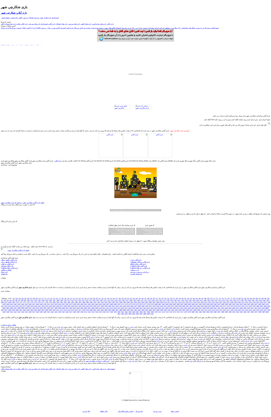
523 (250, 310)
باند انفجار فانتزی (136, 274)
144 (190, 300)
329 (69, 306)
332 (80, 306)
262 (89, 304)
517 (228, 310)
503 (176, 310)
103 (39, 300)
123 (112, 300)
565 (137, 312)
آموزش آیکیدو (61, 28)
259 (78, 304)
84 (251, 298)
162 (256, 300)
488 (121, 310)
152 (219, 300)
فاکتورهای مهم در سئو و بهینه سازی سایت (100, 28)
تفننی (41, 18)
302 (237, 304)
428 (167, 308)
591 (233, 312)
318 (28, 306)
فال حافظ (103, 411)
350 (146, 306)
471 (58, 310)
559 (115, 312)
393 (37, 308)
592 (237, 312)
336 (94, 306)
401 (67, 308)
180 (54, 302)
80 (240, 298)
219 (198, 302)
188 (83, 302)
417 (126, 308)
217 (191, 302)
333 (83, 306)
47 (145, 298)
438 (204, 308)
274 (133, 304)
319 (31, 306)
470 (54, 310)
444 (226, 308)
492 (135, 310)
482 (98, 310)
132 (145, 300)
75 (225, 298)
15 (54, 298)
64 (194, 298)
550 (82, 312)
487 (117, 310)
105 (46, 300)
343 (120, 306)
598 (259, 312)
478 (83, 310)
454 (263, 308)
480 (91, 310)
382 (265, 306)
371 (224, 306)
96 (16, 300)
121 (105, 300)
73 (220, 298)
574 (170, 312)
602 (122, 314)
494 (143, 310)
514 (217, 310)
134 (153, 300)
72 (217, 298)
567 (145, 312)
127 (127, 300)
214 (180, 302)
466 (39, 310)
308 (259, 304)
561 (122, 312)
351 (150, 306)
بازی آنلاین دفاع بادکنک (138, 264)
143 (186, 300)
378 (250, 306)
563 (130, 312)
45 (139, 298)
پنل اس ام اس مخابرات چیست (153, 28)
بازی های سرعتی (34, 24)
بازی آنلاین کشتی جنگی (9, 260)
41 (128, 298)
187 (80, 302)
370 (220, 306)
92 (5, 300)
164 (264, 300)
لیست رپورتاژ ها (15, 28)
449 (244, 308)
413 (111, 308)
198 (121, 302)
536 (30, 312)
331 (76, 306)
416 (122, 308)
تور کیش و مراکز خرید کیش (76, 28)
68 (205, 298)
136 (160, 300)
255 (63, 304)
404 (78, 308)
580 (193, 312)
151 (216, 300)
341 (113, 306)
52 (159, 298)
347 (135, 306)
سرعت (36, 18)
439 (207, 308)
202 (135, 302)
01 (14, 298)
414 (115, 308)
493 (139, 310)
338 (102, 306)
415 (119, 308)
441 (215, 308)
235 (257, 302)
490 (128, 310)
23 (77, 298)
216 (187, 302)
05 (25, 298)
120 (101, 300)
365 (202, 306)
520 (239, 310)
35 (111, 298)
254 (59, 304)
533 (19, 312)
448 (241, 308)
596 (252, 312)
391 (30, 308)
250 (45, 304)
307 (256, 304)
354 (161, 306)
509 (198, 310)
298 (222, 304)
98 (22, 300)
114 (79, 300)
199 (124, 302)
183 (65, 302)
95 (13, 300)
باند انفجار (4, 274)
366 (206, 306)
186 (76, 302)
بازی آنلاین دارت (135, 260)
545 (63, 312)
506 (187, 310)
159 (245, 300)
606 (137, 314)
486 (113, 310)
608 (145, 314)
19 (65, 298)
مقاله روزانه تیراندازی (8, 325)
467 (43, 310)
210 (165, 302)
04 (22, 298)
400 (63, 308)
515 (220, 310)
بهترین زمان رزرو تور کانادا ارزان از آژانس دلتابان (38, 28)
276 (141, 304)
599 (263, 312)
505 (184, 310)
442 (219, 308)
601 (119, 314)
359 (180, 306)
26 (85, 298)
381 (261, 306)
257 (70, 304)
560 (119, 312)
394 (41, 308)
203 (139, 302)
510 (202, 310)
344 (124, 306)
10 (40, 298)
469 (50, 310)
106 (50, 300)
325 (54, 306)
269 (115, 304)
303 (241, 304)
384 (4, 308)
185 (72, 302)
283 (167, 304)
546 (67, 312)
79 (237, 298)
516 (224, 310)
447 (237, 308)
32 (102, 298)
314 (13, 306)
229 (235, 302)
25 (82, 298)
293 (204, 304)
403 (74, 308)
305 (248, 304)
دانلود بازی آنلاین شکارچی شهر (18, 250)
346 (132, 306)
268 (111, 304)
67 (202, 298)
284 (170, 304)
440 (211, 308)
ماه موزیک (139, 411)
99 (25, 300)
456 (2, 310)
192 (98, 302)
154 (227, 300)
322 (43, 306)
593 (241, 312)
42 (131, 298)
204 (143, 302)
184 (69, 302)
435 (193, 308)
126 (123, 300)
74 (222, 298)
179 (50, 302)
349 (143, 306)
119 (97, 300)
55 (168, 298)
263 (93, 304)
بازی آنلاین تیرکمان (7, 264)
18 (62, 298)
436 (196, 308)
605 (133, 314)
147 (201, 300)
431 (178, 308)
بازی (131, 327)
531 (11, 312)
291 (196, 304)
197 (117, 302)
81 (242, 298)
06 (28, 298)
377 (246, 306)
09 (37, 298)
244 (22, 304)
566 (141, 312)
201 (132, 302)
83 (248, 298)
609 (148, 314)
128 (130, 300)
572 (163, 312)
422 (144, 308)
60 (182, 298)
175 (35, 302)
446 (233, 308)
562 (126, 312)
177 (43, 302)
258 (74, 304)
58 (177, 298)
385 (7, 308)
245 (26, 304)
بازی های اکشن (85, 24)
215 (183, 302)
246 (30, 304)
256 (67, 304)
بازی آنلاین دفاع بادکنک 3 (9, 268)
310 (267, 304)
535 (26, 312)
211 (169, 302)
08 (34, 298)
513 (213, 310)
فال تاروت (86, 411)
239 (4, 304)
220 (202, 302)
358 (176, 306)
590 (230, 312)
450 (248, 308)
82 (245, 298)
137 (164, 300)
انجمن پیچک (175, 411)
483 (102, 310)
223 (213, 302)
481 (95, 310)
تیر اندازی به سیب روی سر (139, 272)
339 (106, 306)
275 (137, 304)
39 (122, 298)
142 (182, 300)
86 (257, 298)
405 (82, 308)
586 (215, 312)
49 (151, 298)
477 (80, 310)
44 (137, 298)
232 (246, 302)
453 (259, 308)
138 (168, 300)
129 (134, 300)
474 (69, 310)
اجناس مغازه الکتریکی (125, 411)
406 (85, 308)
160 (249, 300)
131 (142, 300)
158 (242, 300)
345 (128, 306)
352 (154, 306)
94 (10, 300)
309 (263, 304)
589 (226, 312)
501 (169, 310)
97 (19, 300)
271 (122, 304)
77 (231, 298)
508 (195, 310)
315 (17, 306)
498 (158, 310)
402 (70, 308)
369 (217, 306)
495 (146, 310)
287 (182, 304)
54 (165, 298)
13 (48, 298)
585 (211, 312)
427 (163, 308)
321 (39, 306)
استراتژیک (55, 18)
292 (200, 304)
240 (7, 304)
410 (100, 308)
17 (59, 298)
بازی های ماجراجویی (99, 24)
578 (185, 312)
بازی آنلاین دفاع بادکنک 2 (138, 266)
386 (11, 308)
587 (219, 312)
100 (28, 300)
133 (149, 300)
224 (217, 302)
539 (41, 312)
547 (70, 312)
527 (265, 310)
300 (230, 304)
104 (43, 300)
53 (162, 298)
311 (2, 306)
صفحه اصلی (5, 18)
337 (98, 306)
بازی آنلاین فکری (22, 24)
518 (232, 310)
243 (19, 304)
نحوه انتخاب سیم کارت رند (209, 28)
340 (109, 306)
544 (59, 312)
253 (56, 304)
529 (4, 312)
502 (172, 310)
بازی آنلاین (110, 24)
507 (191, 310)
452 (256, 308)
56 (171, 298)
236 (261, 302)
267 (107, 304)
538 (37, 312)
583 (204, 312)
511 (206, 310)
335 (91, 306)
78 (234, 298)
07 (31, 298)
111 (69, 300)
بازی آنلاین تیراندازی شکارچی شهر (97, 361)
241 (11, 304)
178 (46, 302)
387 (15, 308)
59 (179, 298)
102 (35, 300)
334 (87, 306)
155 (231, 300)
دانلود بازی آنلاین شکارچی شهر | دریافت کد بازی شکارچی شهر (22, 203)
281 (159, 304)
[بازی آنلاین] (160, 157)
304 (245, 304)
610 (152, 314)
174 (32, 302)
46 (142, 298)
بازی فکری (47, 18)
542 (52, 312)
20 (68, 298)
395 (45, 308)
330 (72, 306)
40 (125, 298)
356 (169, 306)
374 (235, 306)
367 (209, 306)
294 (208, 304)
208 (158, 302)
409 (96, 308)
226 (224, 302)
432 (181, 308)
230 (239, 302)
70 (211, 298)
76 (228, 298)
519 (235, 310)
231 (243, 302)
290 (193, 304)
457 (6, 310)
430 (174, 308)
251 (48, 304)
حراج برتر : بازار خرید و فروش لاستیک (129, 28)
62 (188, 298)
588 (222, 312)
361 (187, 306)
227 (228, 302)
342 (117, 306)
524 (254, 310)
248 (37, 304)
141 (179, 300)
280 (156, 304)
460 (17, 310)
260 (82, 304)
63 (191, 298)
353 (157, 306)
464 (32, 310)
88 (262, 298)
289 (189, 304)
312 (6, 306)
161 (253, 300)
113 (76, 300)
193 (102, 302)
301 (233, 304)
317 (24, 306)
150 (212, 300)
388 (19, 308)
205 (146, 302)
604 (130, 314)
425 (156, 308)
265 (100, 304)
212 (172, 302)
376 (243, 306)
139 (171, 300)
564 (133, 312)
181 (58, 302)
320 (35, 306)
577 (182, 312)
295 (211, 304)
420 (137, 308)
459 (13, 310)
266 (104, 304)
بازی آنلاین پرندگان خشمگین (140, 262)
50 (154, 298)
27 (88, 298)
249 (41, 304)
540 (45, 312)
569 (152, 312)
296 (215, 304)
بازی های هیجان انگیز (8, 24)
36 (114, 298)
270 (119, 304)
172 (24, 302)
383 (269, 306)
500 (165, 310)
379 (254, 306)
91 (2, 300)
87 (260, 298)
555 (100, 312)
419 (133, 308)
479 (87, 310)
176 (39, 302)
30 (97, 298)
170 (17, 302)
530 (7, 312)
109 (61, 300)
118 (94, 300)
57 (174, 298)
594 (245, 312)
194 (106, 302)
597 (256, 312)
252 (52, 304)
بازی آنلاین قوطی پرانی (9, 262)
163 (260, 300)
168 (9, 302)
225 (220, 302)
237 (265, 302)
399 (59, 308)
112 (72, 300)
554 (96, 312)
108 (58, 300)
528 (269, 310)
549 (78, 312)
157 (238, 300)
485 (109, 310)
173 (28, 302)
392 (33, 308)
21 (71, 298)
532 (15, 312)
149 (208, 300)
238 (269, 302)
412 (107, 308)
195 (109, 302)
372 (228, 306)
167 (6, 302)
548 (74, 312)
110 (65, 300)
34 (108, 298)
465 (35, 310)
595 (248, 312)
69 (208, 298)
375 (239, 306)
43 (134, 298)
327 (61, 306)
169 (13, 302)
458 (9, 310)
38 (119, 298)
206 (150, 302)
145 (193, 300)
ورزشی (25, 18)
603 (126, 314)
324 (50, 306)
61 (185, 298)
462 (24, 310)
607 (141, 314)
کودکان (30, 18)
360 (183, 306)
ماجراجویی (14, 18)
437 (200, 308)
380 (257, 306)
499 (161, 310)
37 (117, 298)
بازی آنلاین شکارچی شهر (14, 12)
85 (254, 298)
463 (28, 310)
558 (111, 312)
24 (79, 298)
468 (46, 310)
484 (106, 310)
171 (20, 302)
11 (42, 298)
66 (199, 298)
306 (252, 304)
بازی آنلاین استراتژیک (48, 24)
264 (96, 304)
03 (20, 298)
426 (159, 308)
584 (208, 312)
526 (261, 310)
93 (8, 300)
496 (150, 310)
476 (76, 310)
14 (51, 298)
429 (170, 308)
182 (61, 302)
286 (178, 304)
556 (104, 312)
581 (196, 312)
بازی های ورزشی (74, 24)
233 (250, 302)
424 (152, 308)
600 (267, 312)
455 (267, 308)
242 (15, 304)
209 (161, 302)
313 (9, 306)
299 (226, 304)
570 (156, 312)
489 (124, 310)
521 (243, 310)
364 (198, 306)
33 (105, 298)
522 (246, 310)
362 (191, 306)
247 (33, 304)
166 (2, 302)
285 (174, 304)
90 (268, 298)
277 (145, 304)
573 (167, 312)
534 (22, 312)
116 (86, 300)
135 (156, 300)
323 (46, 306)
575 (174, 312)
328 (65, 306)
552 (89, 312)
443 (222, 308)
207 (154, 302)
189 (87, 302)
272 (126, 304)
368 (213, 306)
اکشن (20, 18)
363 (195, 306)
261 (85, 304)
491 (132, 310)
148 (205, 300)
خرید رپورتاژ (5, 28)
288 (185, 304)
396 (48, 308)
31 (99, 298)
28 (91, 298)
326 (57, 306)
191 (95, 302)
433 (185, 308)
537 (33, 312)
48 (148, 298)
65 (197, 298)
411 (104, 308)
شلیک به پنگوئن (6, 270)
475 (72, 310)
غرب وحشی (134, 270)
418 (130, 308)
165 (268, 300)
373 (232, 306)
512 (209, 310)
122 (108, 300)
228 (232, 302)
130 (138, 300)
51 (157, 298)
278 (148, 304)
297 (219, 304)
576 (178, 312)
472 (61, 310)
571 (159, 312)
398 (56, 308)
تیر (204, 331)
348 (139, 306)
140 (175, 300)
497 (154, 310)
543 (56, 312)
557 (107, 312)
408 (93, 308)
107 (54, 300)
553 (93, 312)
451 (252, 308)
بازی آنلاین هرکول (7, 266)
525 (257, 310)
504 (180, 310)
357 (172, 306)
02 (17, 298)
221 (206, 302)
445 (230, 308)
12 (45, 298)
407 (89, 308)
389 (22, 308)
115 (83, 300)
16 (57, 298)
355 (165, 306)
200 (128, 302)
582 (200, 312)
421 (141, 308)
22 (74, 298)
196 (113, 302)
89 (265, 298)
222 (209, 302)
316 (20, 306)
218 (195, 302)
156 (234, 300)
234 (254, 302)
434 (189, 308)
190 (91, 302)
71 (214, 298)
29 (94, 298)
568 (148, 312)
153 (223, 300)
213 (176, 302)
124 (116, 300)
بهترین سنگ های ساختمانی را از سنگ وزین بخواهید (182, 28)
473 (65, 310)
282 (163, 304)
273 (130, 304)
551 (85, 312)
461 (20, 310)
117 (90, 300)
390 (26, 308)
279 (152, 304)
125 (119, 300)
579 (189, 312)
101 (32, 300)
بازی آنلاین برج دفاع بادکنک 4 (140, 268)
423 (148, 308)
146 (197, 300)
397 (52, 308)
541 (48, 312)
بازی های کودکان (62, 24)
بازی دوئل (4, 272)
